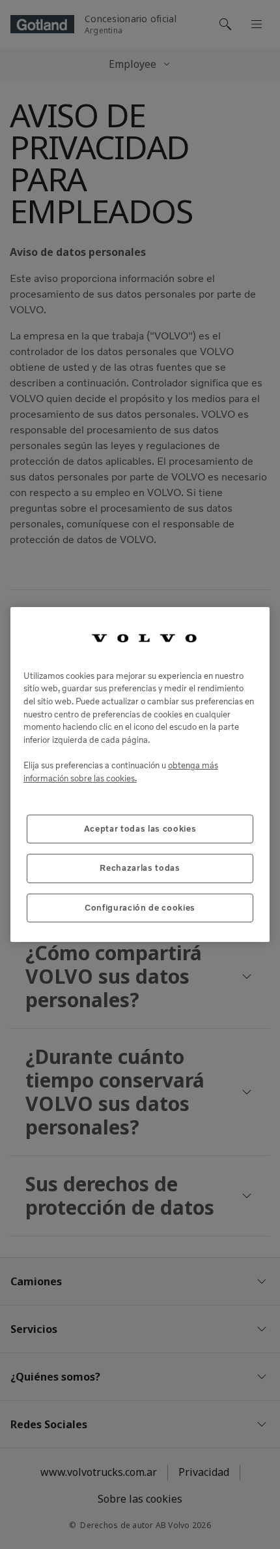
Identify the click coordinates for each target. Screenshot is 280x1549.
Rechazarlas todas (140, 868)
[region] (140, 774)
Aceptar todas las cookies (140, 829)
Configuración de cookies (140, 908)
